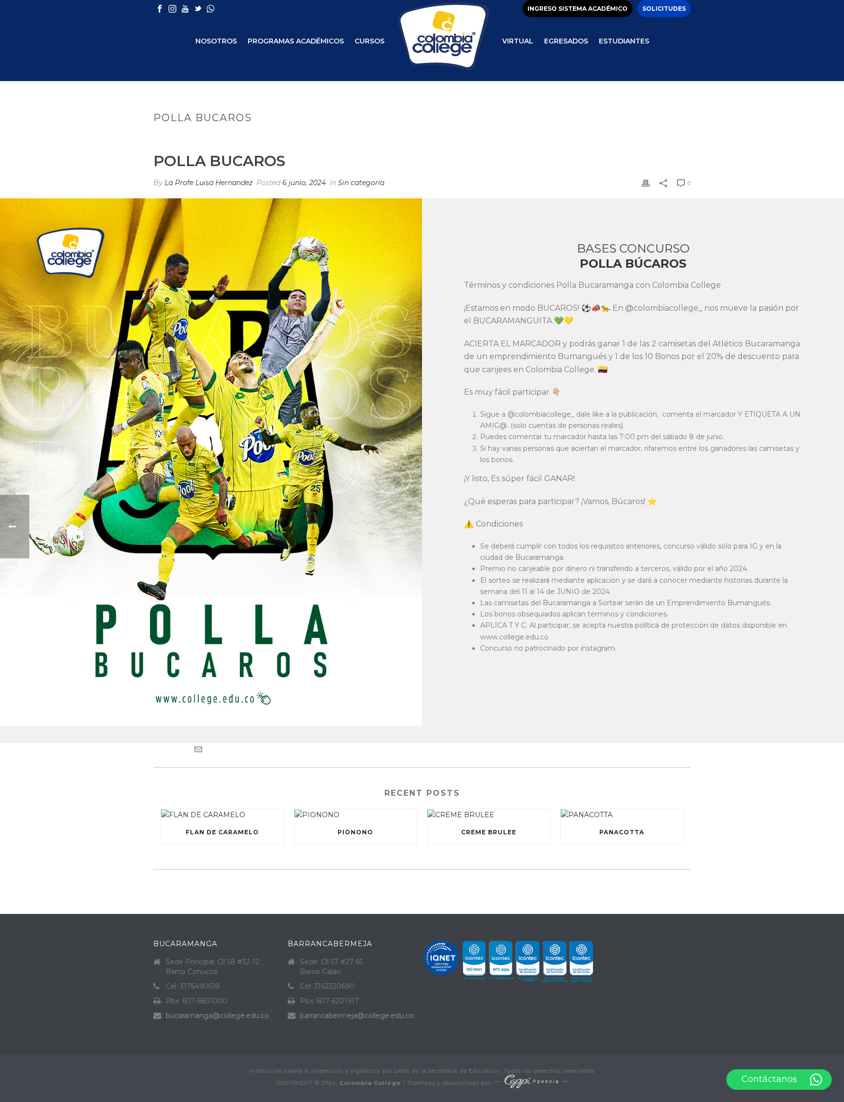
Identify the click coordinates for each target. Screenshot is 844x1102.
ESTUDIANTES (624, 41)
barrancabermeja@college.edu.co (357, 1015)
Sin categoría (361, 182)
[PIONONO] (356, 815)
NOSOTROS (216, 41)
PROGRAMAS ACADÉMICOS (296, 41)
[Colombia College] (443, 40)
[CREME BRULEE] (488, 815)
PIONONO (355, 832)
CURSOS (369, 41)
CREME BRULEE (488, 832)
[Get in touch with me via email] (198, 750)
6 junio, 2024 (304, 182)
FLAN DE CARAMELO (222, 832)
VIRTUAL (517, 41)
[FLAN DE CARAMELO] (222, 815)
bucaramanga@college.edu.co (217, 1015)
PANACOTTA (621, 832)
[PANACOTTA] (622, 815)
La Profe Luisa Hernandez (209, 182)
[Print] (646, 183)
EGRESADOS (566, 41)
